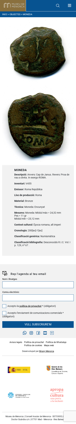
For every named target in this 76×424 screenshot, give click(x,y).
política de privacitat (30, 305)
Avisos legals (16, 342)
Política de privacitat (34, 342)
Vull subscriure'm (38, 324)
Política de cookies (33, 345)
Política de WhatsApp (56, 342)
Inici (4, 14)
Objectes (15, 14)
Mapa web (49, 345)
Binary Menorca (46, 351)
